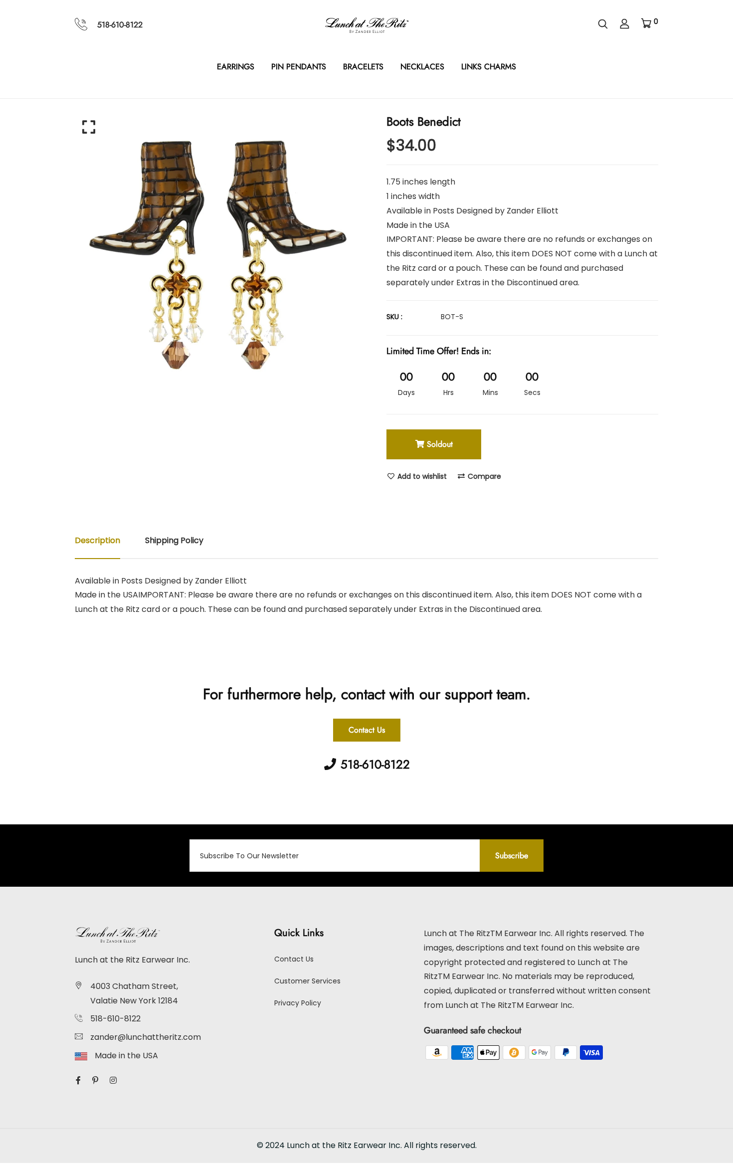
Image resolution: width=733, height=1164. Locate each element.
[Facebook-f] (78, 1080)
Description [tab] (97, 540)
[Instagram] (113, 1080)
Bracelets (363, 66)
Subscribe (511, 855)
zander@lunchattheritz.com (145, 1037)
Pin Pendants (298, 66)
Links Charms (488, 66)
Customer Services (307, 981)
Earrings (235, 66)
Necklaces (422, 66)
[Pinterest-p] (95, 1080)
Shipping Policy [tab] (174, 540)
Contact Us (367, 730)
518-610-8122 (120, 24)
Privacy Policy (297, 1003)
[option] (217, 249)
